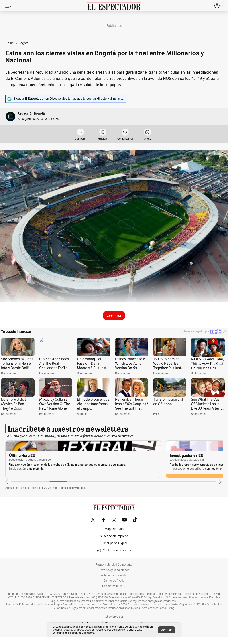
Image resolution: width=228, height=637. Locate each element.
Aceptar (166, 630)
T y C (44, 487)
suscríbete (197, 469)
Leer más (114, 315)
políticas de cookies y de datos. (76, 632)
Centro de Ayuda (114, 580)
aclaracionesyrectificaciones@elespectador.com (148, 601)
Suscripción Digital (114, 543)
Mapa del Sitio (114, 529)
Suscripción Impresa (114, 536)
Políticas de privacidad (114, 575)
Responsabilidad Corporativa (114, 564)
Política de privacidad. (72, 487)
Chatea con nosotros (117, 550)
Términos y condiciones (114, 570)
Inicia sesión (17, 469)
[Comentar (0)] (125, 132)
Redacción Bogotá (31, 113)
